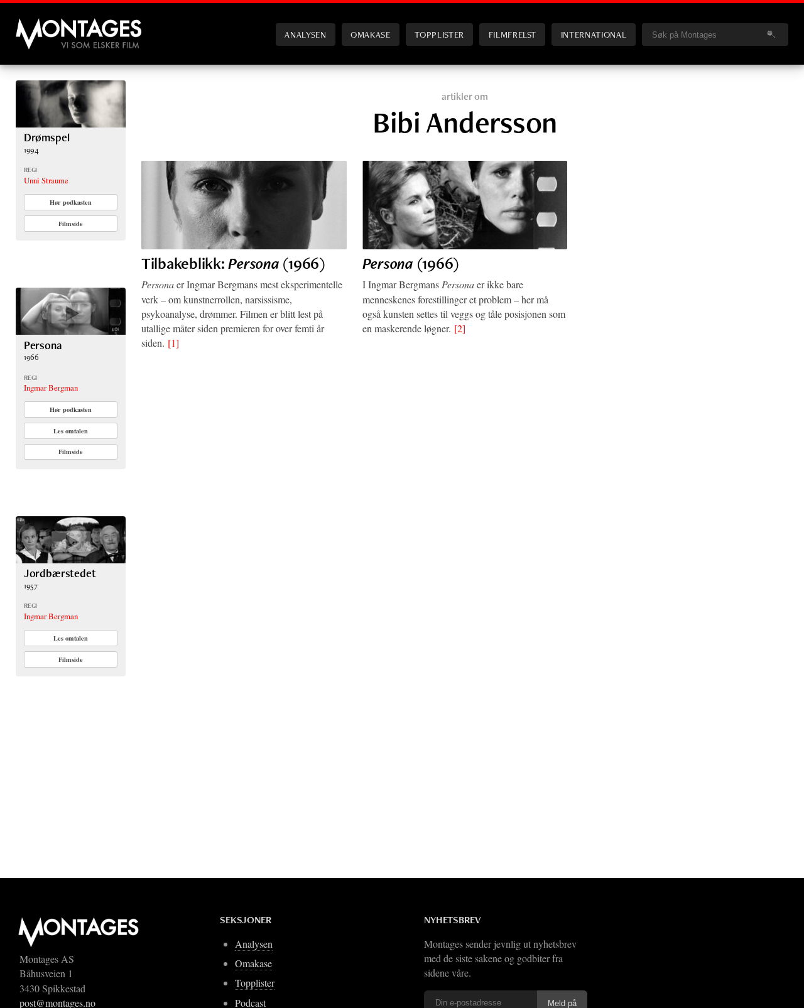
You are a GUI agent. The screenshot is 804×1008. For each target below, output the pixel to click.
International (593, 34)
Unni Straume (46, 180)
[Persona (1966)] (465, 205)
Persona (43, 345)
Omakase (370, 34)
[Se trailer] (71, 330)
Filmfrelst (512, 34)
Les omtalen (70, 430)
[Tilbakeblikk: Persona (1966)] (244, 205)
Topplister (439, 34)
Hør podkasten (71, 202)
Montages (36, 24)
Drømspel (47, 137)
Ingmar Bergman (51, 387)
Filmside (70, 223)
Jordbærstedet (60, 573)
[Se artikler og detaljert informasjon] (71, 123)
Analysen (305, 34)
